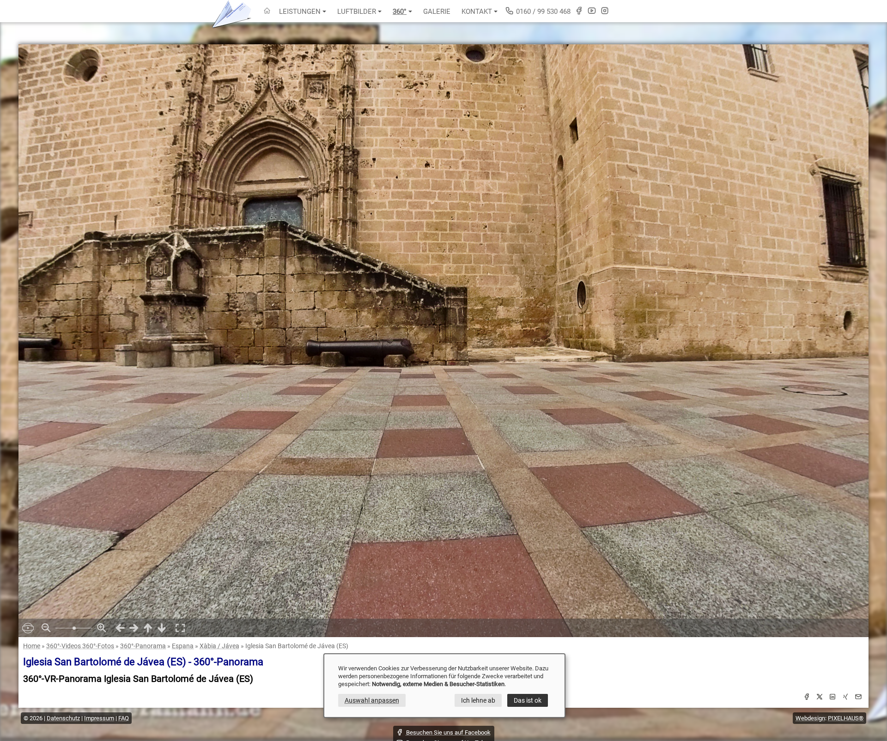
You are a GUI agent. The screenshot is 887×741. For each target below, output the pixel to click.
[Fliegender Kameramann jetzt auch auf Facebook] (578, 10)
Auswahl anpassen (372, 700)
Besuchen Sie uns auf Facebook (448, 732)
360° (400, 11)
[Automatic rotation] (27, 628)
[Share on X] (819, 698)
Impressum (99, 718)
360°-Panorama (143, 646)
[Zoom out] (46, 628)
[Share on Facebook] (806, 698)
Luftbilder (356, 11)
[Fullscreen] (180, 628)
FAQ (123, 718)
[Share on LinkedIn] (832, 698)
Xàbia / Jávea (219, 646)
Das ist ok (527, 700)
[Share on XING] (845, 698)
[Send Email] (858, 698)
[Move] (120, 628)
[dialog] (444, 685)
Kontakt (477, 11)
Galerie (436, 11)
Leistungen (300, 11)
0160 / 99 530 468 (542, 11)
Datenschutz (63, 718)
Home (31, 646)
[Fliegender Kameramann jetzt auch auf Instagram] (604, 10)
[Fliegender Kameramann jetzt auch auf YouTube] (591, 10)
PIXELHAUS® (845, 718)
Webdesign (810, 718)
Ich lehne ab (478, 700)
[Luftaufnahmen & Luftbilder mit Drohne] (267, 11)
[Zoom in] (101, 628)
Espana (183, 646)
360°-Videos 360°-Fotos (80, 646)
